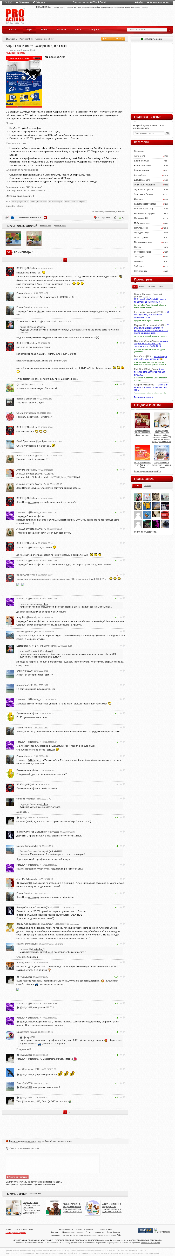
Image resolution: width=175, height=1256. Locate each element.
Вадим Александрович (34, 924)
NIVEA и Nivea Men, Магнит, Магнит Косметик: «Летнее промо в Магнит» (150, 363)
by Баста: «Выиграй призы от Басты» (150, 336)
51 (99, 217)
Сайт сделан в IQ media (16, 1233)
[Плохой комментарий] (124, 268)
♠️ (24, 817)
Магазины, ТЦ (141, 218)
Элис (24, 671)
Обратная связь (66, 1229)
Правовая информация (72, 1232)
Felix (31, 39)
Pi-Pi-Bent (117, 39)
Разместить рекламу (85, 1229)
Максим (27, 631)
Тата (28, 1069)
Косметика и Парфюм (144, 213)
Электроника (140, 271)
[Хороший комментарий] (121, 268)
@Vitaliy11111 (55, 851)
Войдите (13, 1141)
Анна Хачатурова (31, 455)
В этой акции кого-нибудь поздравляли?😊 (150, 357)
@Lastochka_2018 (31, 1101)
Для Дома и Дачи (142, 180)
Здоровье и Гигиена (143, 194)
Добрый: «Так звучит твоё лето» (148, 321)
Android (103, 2)
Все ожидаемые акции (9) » (147, 471)
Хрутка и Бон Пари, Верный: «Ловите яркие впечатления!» (150, 306)
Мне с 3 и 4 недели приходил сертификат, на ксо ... (151, 387)
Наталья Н (28, 512)
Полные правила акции (20, 196)
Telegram (40, 2)
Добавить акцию (153, 39)
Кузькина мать (27, 713)
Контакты (55, 1232)
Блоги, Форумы (141, 161)
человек (25, 798)
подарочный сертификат (75, 202)
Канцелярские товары (145, 204)
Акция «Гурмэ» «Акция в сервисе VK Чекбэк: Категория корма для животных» (31, 1207)
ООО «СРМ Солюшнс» (34, 190)
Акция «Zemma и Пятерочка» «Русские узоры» (161, 465)
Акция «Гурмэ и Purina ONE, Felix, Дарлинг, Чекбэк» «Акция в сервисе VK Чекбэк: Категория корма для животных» (161, 436)
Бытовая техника (142, 165)
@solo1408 (22, 402)
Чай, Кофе (139, 266)
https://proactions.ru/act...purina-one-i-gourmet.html (41, 360)
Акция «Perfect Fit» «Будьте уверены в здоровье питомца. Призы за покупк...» (72, 1208)
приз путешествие (38, 202)
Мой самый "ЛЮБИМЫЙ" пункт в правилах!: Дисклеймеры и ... (150, 300)
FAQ (110, 1229)
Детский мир (140, 175)
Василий (26, 398)
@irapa (59, 1059)
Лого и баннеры (113, 1232)
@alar (35, 788)
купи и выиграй (55, 202)
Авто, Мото (139, 156)
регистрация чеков (20, 202)
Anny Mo (26, 469)
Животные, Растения (18, 39)
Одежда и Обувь (142, 233)
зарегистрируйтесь (31, 1141)
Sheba (108, 39)
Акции (6, 39)
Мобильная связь (142, 223)
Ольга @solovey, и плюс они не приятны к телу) (151, 314)
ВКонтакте (24, 2)
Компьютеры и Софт (144, 209)
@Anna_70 (40, 473)
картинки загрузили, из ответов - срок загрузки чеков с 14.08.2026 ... (151, 343)
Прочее (138, 247)
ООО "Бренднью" (34, 187)
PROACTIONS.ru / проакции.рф (15, 16)
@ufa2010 (27, 731)
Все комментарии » (143, 397)
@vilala (40, 311)
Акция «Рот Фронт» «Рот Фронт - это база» (142, 465)
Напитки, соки (141, 228)
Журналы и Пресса (143, 189)
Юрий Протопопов (31, 441)
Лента (20, 206)
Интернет (139, 199)
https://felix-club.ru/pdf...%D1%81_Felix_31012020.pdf (53, 477)
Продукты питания (143, 242)
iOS (94, 2)
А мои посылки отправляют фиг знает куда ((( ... (149, 372)
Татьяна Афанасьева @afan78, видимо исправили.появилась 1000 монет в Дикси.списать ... (151, 329)
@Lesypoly (33, 488)
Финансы (138, 261)
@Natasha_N (34, 547)
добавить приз (60, 226)
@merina (41, 327)
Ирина (24, 293)
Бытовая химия (141, 170)
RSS (10, 2)
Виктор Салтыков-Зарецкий (37, 831)
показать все (45, 226)
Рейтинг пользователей (145, 532)
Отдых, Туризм (141, 237)
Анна (24, 962)
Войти (140, 2)
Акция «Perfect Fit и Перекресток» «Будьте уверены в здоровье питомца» (112, 1208)
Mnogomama (26, 1032)
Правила (101, 1229)
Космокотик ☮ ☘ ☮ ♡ (36, 321)
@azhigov (30, 821)
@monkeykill (46, 651)
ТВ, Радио (139, 256)
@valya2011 (26, 883)
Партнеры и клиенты (95, 1232)
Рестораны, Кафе (142, 252)
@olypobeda (29, 446)
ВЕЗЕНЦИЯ (26, 268)
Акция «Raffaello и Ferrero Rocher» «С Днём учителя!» (142, 432)
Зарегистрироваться (160, 2)
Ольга (26, 413)
